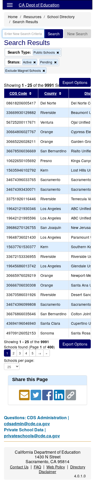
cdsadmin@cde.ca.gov (27, 424)
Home (13, 16)
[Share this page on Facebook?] (48, 395)
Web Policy (55, 466)
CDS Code (18, 93)
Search (54, 33)
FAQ (37, 466)
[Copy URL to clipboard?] (70, 395)
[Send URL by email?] (25, 395)
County (50, 93)
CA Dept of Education (39, 5)
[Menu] (10, 4)
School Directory (61, 16)
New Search (77, 33)
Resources (32, 16)
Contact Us (19, 466)
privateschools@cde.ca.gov (32, 436)
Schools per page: (19, 360)
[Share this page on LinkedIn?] (59, 395)
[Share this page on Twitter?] (36, 395)
